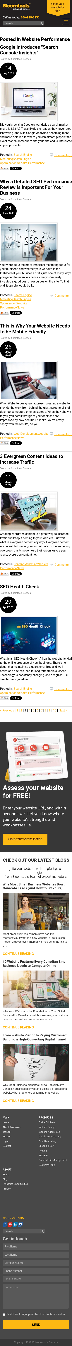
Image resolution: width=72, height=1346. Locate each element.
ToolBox (6, 1131)
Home (6, 1122)
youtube (10, 1224)
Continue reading (18, 954)
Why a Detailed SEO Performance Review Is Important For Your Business (36, 187)
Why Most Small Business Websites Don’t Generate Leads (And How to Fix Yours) (34, 886)
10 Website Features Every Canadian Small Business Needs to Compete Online (35, 964)
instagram (20, 1224)
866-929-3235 (30, 17)
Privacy (7, 1188)
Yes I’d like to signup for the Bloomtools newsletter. (36, 1314)
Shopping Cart (46, 1146)
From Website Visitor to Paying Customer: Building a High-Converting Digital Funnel (35, 1037)
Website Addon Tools (49, 1131)
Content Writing (47, 1165)
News (20, 307)
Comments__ (63, 155)
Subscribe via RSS (4, 168)
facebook (5, 1224)
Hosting (43, 1150)
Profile (6, 1174)
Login (5, 1141)
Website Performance (30, 163)
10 (55, 710)
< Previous (7, 710)
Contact (7, 1146)
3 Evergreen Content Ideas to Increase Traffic (31, 459)
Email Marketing (47, 1141)
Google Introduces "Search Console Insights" (29, 50)
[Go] (42, 23)
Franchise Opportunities (15, 1184)
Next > (63, 710)
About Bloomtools (11, 1127)
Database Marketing (50, 1136)
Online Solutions (47, 1122)
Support (7, 1136)
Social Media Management (53, 1160)
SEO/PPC (44, 1155)
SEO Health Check (19, 587)
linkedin (15, 1224)
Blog (5, 1179)
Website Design (47, 1127)
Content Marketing (25, 564)
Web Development (26, 433)
